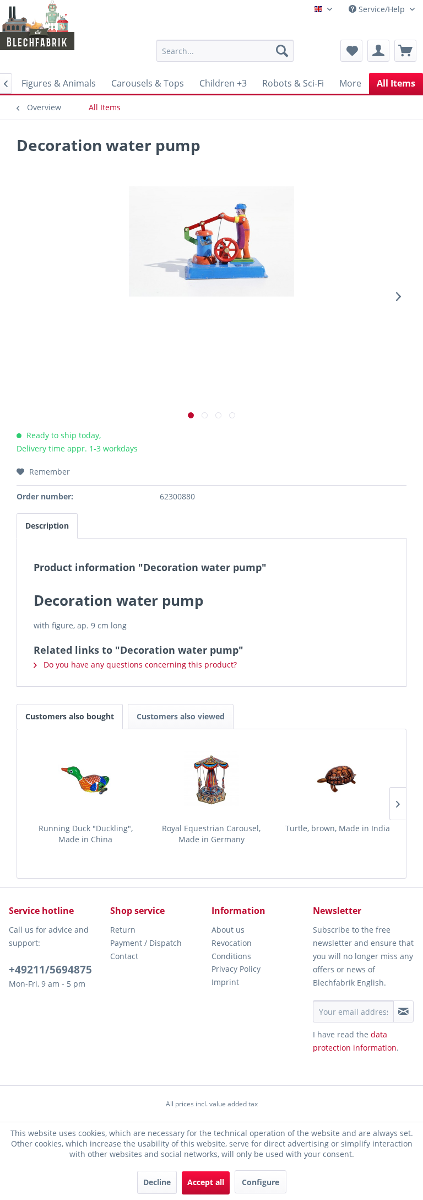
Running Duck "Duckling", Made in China (86, 833)
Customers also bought (69, 716)
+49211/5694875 (50, 969)
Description (47, 525)
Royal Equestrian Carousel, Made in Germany (211, 833)
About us (228, 929)
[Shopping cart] (405, 51)
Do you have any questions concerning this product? (139, 664)
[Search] (282, 51)
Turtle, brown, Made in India (337, 828)
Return (122, 929)
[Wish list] (351, 51)
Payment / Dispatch (146, 943)
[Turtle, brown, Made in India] (337, 778)
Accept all (205, 1182)
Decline (157, 1182)
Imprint (225, 982)
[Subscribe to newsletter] (403, 1011)
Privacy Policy (236, 969)
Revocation (232, 943)
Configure (260, 1182)
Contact (124, 956)
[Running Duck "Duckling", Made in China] (85, 778)
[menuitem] (225, 51)
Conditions (231, 956)
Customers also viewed (181, 716)
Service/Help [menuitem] (381, 9)
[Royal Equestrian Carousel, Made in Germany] (211, 778)
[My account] (378, 51)
